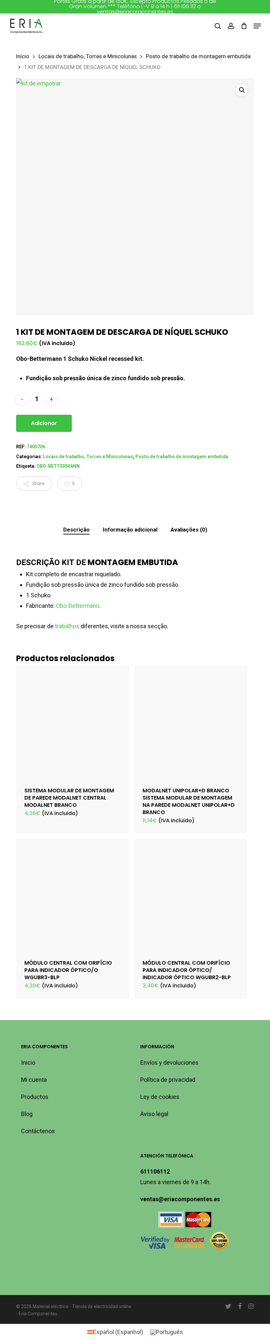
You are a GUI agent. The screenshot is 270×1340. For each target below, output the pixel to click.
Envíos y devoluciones (169, 1062)
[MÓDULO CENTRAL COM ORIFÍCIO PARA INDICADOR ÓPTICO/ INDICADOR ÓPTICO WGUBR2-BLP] (191, 895)
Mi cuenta (34, 1079)
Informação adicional (130, 529)
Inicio (28, 1062)
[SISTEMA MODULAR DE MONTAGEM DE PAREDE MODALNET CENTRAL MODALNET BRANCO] (72, 722)
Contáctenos (38, 1131)
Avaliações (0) (189, 529)
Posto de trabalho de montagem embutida (198, 56)
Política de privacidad (167, 1079)
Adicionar (44, 423)
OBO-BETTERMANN (58, 466)
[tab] (76, 530)
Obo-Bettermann (77, 605)
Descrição (76, 529)
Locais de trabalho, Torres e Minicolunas (88, 56)
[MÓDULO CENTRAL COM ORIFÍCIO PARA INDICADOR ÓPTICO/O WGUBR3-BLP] (72, 895)
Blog (27, 1113)
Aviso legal (154, 1113)
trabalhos (67, 626)
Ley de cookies (159, 1096)
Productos (34, 1096)
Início (22, 56)
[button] (257, 26)
